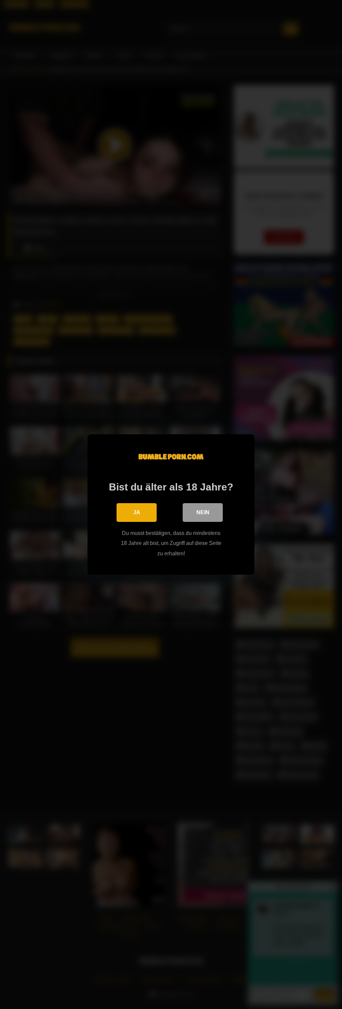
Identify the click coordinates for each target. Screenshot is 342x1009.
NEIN (202, 512)
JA (136, 512)
